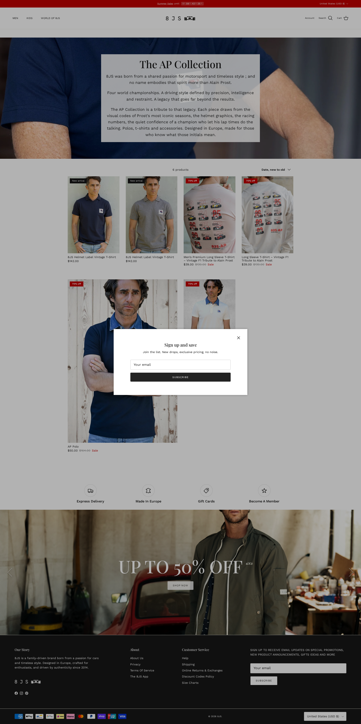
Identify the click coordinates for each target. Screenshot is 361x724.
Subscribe (180, 377)
